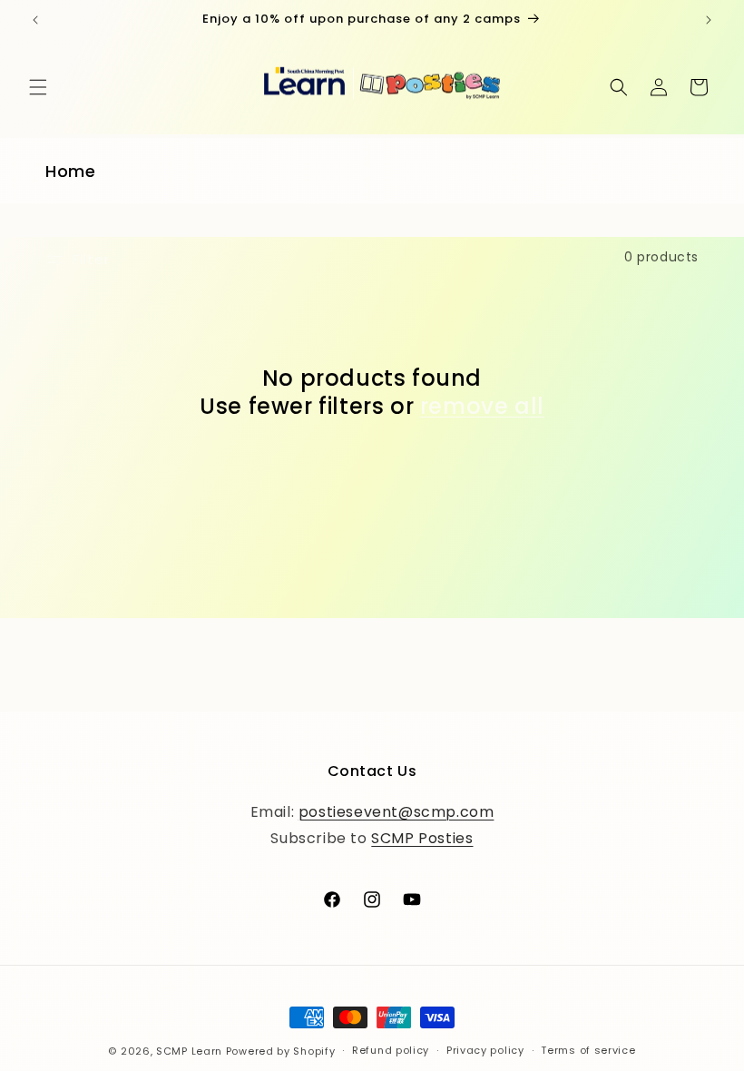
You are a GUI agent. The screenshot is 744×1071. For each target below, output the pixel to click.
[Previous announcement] (35, 20)
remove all (482, 406)
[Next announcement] (709, 20)
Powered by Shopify (281, 1051)
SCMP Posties (422, 838)
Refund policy (390, 1050)
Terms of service (588, 1050)
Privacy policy (485, 1050)
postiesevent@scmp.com (396, 811)
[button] (38, 87)
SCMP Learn (189, 1051)
